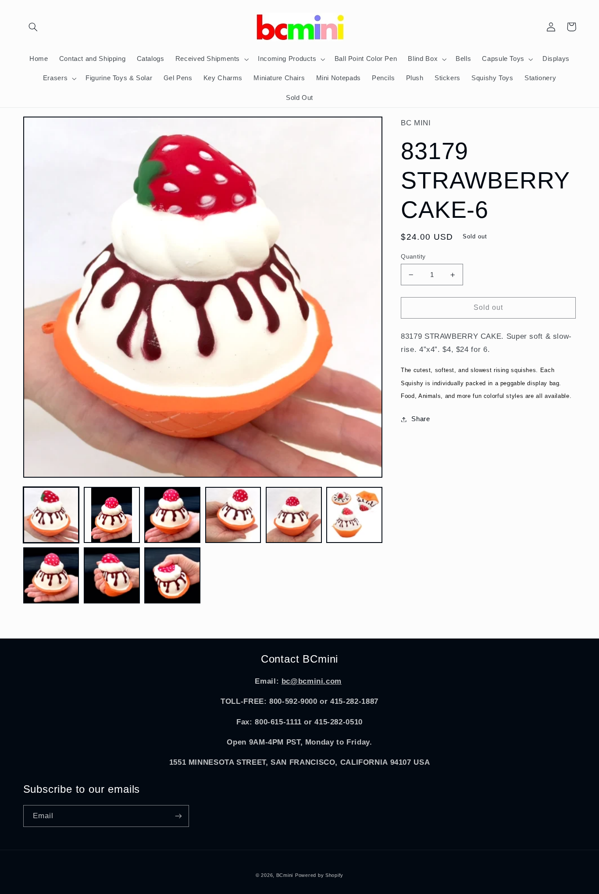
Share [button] (420, 418)
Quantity (413, 256)
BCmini (284, 875)
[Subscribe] (178, 816)
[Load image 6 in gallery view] (354, 515)
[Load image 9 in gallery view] (172, 575)
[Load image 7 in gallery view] (51, 575)
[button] (33, 27)
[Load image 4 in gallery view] (233, 515)
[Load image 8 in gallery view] (112, 575)
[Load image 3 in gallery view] (172, 515)
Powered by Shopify (319, 875)
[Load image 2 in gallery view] (112, 515)
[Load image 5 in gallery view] (294, 515)
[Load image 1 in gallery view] (51, 515)
